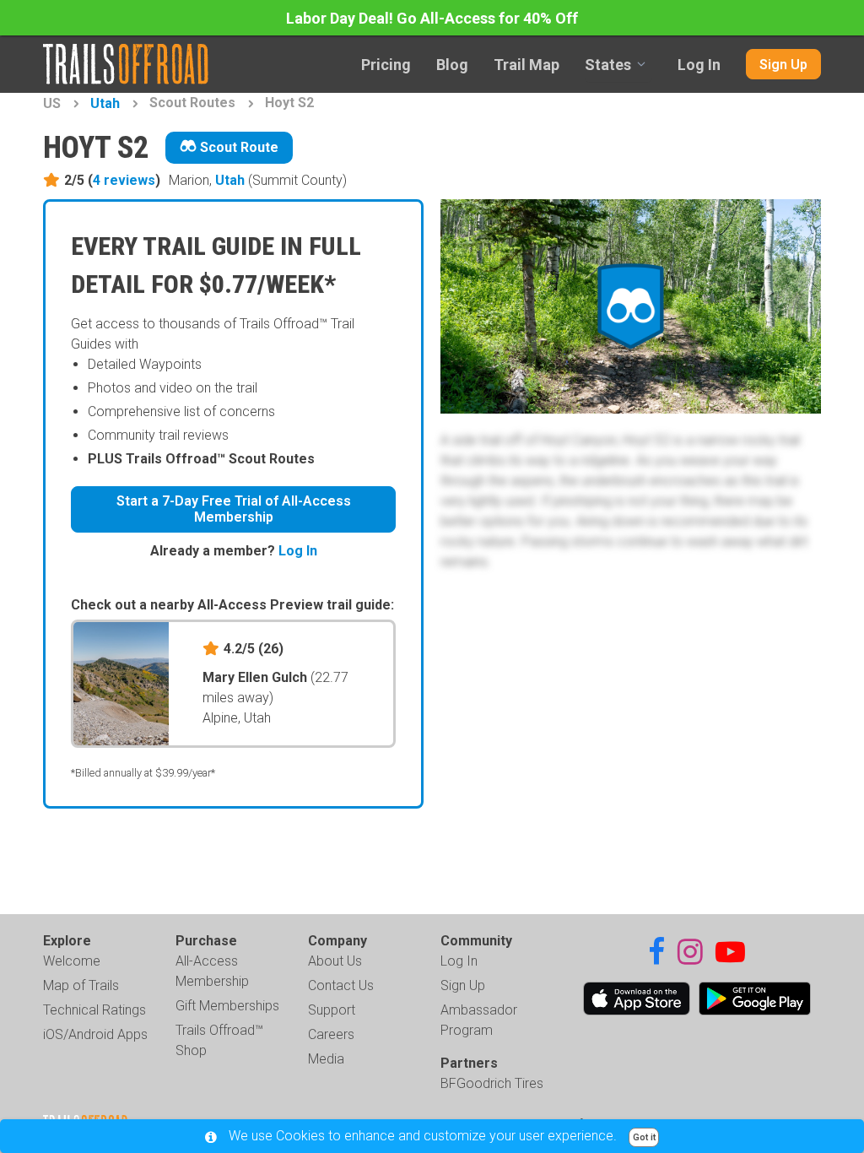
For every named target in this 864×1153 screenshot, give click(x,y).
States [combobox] (608, 64)
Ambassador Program (478, 1020)
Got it (644, 1137)
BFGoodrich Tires (491, 1083)
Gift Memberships (227, 1006)
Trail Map (526, 64)
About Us (335, 961)
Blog (452, 64)
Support (331, 1010)
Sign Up (783, 65)
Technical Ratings (94, 1010)
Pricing (386, 64)
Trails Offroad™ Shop (219, 1040)
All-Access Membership (212, 971)
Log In (699, 64)
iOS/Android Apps (95, 1034)
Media (326, 1059)
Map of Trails (81, 985)
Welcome (71, 961)
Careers (331, 1034)
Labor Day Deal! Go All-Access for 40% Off (432, 18)
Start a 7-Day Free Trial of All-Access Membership (233, 509)
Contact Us (341, 985)
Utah (105, 103)
